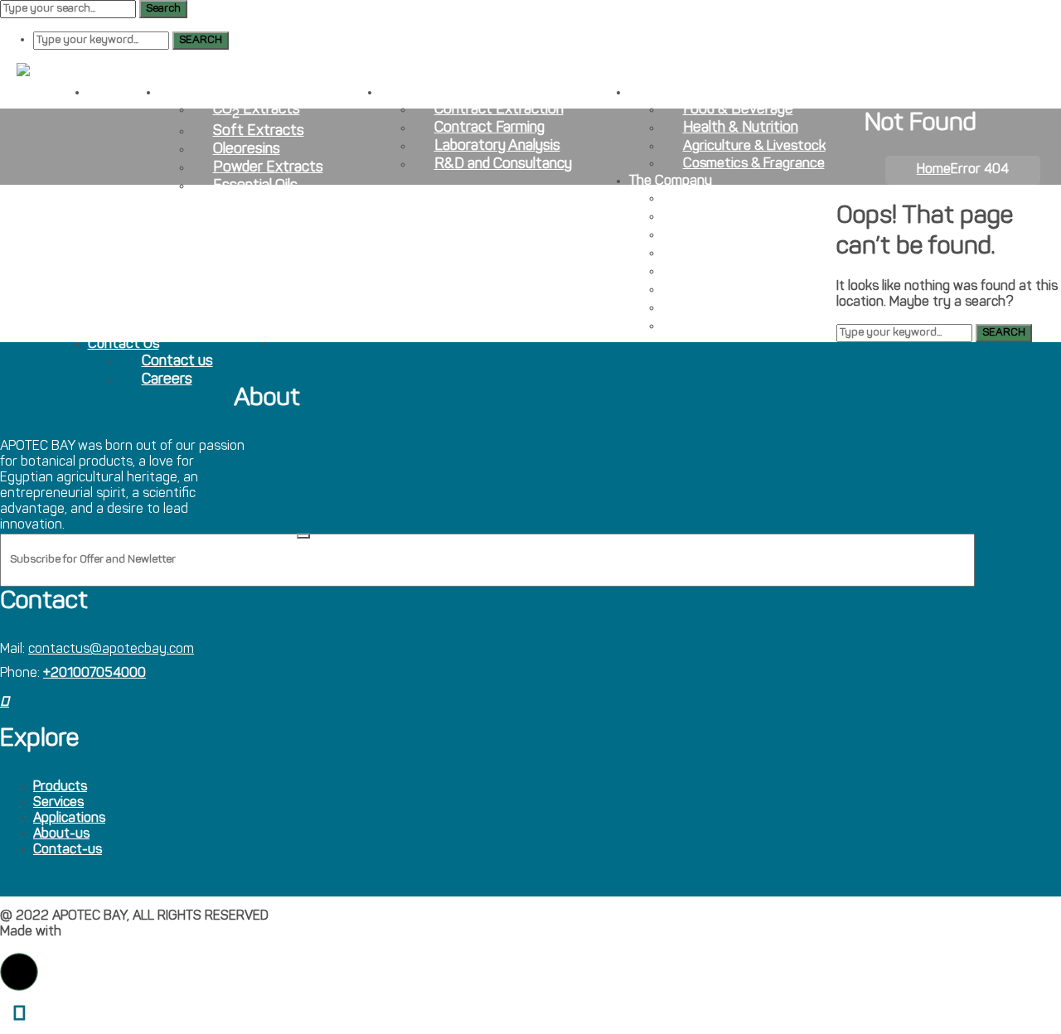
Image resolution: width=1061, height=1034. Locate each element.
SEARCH (200, 40)
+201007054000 (94, 673)
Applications (69, 818)
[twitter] (4, 702)
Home (934, 169)
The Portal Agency (119, 932)
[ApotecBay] (56, 70)
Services (58, 802)
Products (60, 787)
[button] (19, 972)
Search (163, 8)
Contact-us (67, 850)
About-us (61, 834)
